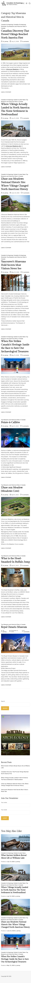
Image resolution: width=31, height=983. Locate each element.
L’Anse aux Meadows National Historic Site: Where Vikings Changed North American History (15, 924)
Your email (4, 809)
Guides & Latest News (20, 99)
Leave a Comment (6, 92)
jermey (6, 41)
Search (3, 701)
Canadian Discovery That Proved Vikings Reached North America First (15, 34)
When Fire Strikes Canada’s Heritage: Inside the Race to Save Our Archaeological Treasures (15, 959)
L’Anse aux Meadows (12, 69)
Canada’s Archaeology (7, 24)
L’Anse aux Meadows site (13, 146)
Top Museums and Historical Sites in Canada (13, 419)
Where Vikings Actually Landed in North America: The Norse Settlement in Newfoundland (14, 890)
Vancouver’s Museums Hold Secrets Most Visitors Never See (13, 265)
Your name (4, 802)
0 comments (25, 41)
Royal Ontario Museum (14, 627)
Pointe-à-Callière (10, 422)
